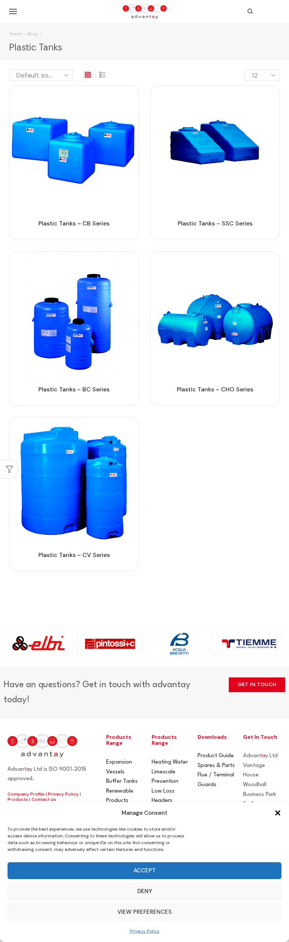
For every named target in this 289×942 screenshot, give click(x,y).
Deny (144, 891)
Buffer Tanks (122, 781)
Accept (145, 870)
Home (15, 34)
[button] (277, 813)
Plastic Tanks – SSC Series (215, 223)
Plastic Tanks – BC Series (74, 389)
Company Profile (26, 794)
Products (18, 799)
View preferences (144, 912)
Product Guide (216, 756)
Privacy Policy (145, 931)
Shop (32, 34)
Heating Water (170, 762)
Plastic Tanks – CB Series (74, 223)
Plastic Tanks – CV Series (74, 555)
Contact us (44, 799)
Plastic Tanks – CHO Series (215, 389)
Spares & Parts (216, 766)
